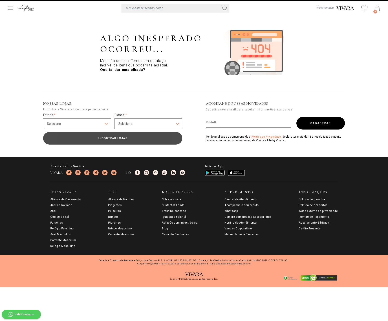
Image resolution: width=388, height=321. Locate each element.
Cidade (121, 115)
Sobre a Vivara (171, 199)
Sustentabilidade (173, 205)
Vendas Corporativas (239, 228)
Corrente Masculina (63, 240)
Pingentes (115, 205)
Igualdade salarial (174, 216)
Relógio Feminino (62, 228)
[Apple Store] (236, 173)
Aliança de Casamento (65, 199)
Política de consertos (313, 205)
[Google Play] (215, 173)
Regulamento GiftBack (314, 222)
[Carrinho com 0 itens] (377, 8)
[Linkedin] (105, 172)
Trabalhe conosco (174, 211)
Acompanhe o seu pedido (242, 205)
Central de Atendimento (241, 199)
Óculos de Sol (59, 216)
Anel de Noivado (61, 205)
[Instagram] (78, 172)
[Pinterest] (87, 172)
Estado (49, 115)
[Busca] (175, 8)
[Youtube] (114, 172)
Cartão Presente (310, 228)
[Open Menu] (10, 8)
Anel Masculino (60, 234)
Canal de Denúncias (175, 234)
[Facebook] (69, 172)
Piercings (114, 222)
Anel (53, 211)
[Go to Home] (345, 8)
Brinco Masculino (120, 228)
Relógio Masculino (62, 246)
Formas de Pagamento (314, 216)
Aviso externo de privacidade (318, 211)
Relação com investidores (179, 222)
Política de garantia (312, 199)
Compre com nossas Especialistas (248, 216)
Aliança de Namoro (121, 199)
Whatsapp (231, 211)
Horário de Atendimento (241, 222)
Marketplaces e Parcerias (242, 234)
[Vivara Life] (26, 8)
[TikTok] (96, 172)
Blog (165, 228)
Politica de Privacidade (266, 136)
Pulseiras (56, 222)
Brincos (113, 216)
